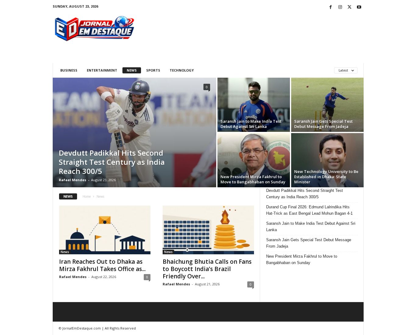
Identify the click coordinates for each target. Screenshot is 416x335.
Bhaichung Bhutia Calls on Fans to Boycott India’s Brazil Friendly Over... (207, 269)
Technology (182, 70)
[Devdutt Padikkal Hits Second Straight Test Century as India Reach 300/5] (134, 132)
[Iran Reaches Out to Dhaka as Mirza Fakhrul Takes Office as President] (104, 230)
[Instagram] (340, 7)
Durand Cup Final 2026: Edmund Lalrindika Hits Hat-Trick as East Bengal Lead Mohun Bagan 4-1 (309, 210)
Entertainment (102, 70)
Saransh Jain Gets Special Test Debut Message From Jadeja (323, 123)
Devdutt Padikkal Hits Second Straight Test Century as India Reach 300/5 (112, 162)
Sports (153, 70)
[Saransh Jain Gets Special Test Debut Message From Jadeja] (327, 105)
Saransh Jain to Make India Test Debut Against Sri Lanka (250, 123)
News (132, 70)
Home (87, 196)
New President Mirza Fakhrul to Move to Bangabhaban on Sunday (252, 179)
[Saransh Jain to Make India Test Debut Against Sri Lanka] (253, 105)
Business (68, 70)
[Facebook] (330, 7)
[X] (349, 7)
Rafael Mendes (72, 180)
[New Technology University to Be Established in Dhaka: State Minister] (327, 160)
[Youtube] (359, 7)
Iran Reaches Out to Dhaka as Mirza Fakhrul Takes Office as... (102, 265)
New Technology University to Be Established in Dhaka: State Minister (326, 177)
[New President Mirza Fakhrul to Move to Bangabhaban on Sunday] (253, 160)
